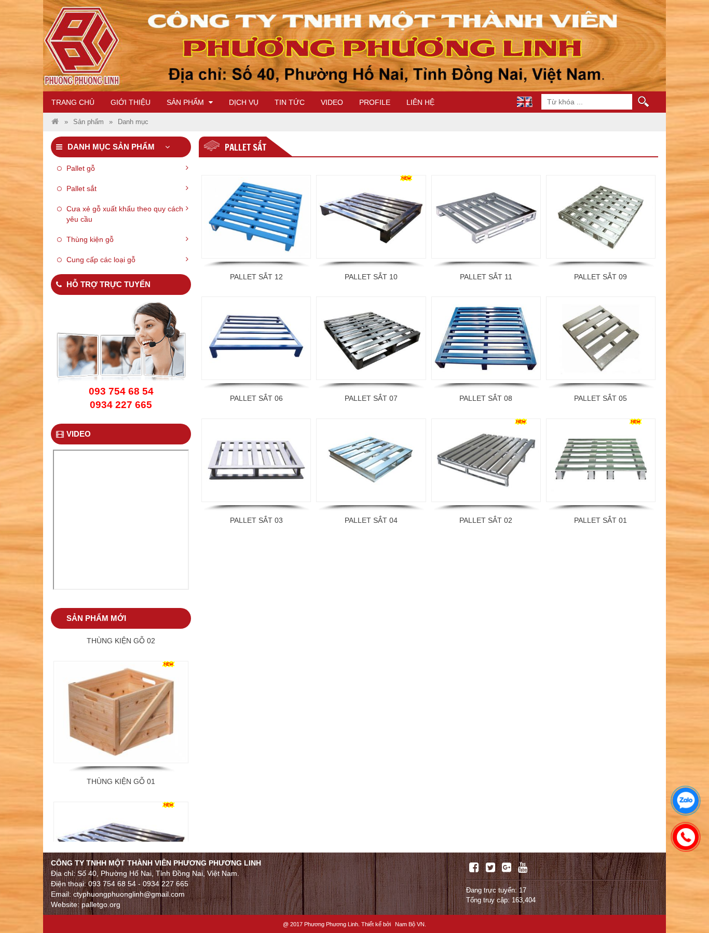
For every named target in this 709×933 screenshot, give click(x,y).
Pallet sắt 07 (371, 398)
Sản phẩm (186, 102)
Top (684, 895)
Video (332, 102)
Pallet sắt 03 (256, 520)
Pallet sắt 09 (600, 277)
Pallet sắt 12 (256, 277)
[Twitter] (490, 867)
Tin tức (290, 102)
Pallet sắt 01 (600, 520)
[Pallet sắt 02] (486, 460)
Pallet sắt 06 (256, 398)
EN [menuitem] (525, 102)
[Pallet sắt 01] (601, 460)
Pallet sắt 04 (371, 520)
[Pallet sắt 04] (371, 460)
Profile (374, 102)
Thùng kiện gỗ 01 (121, 735)
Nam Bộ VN (410, 924)
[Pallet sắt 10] (371, 217)
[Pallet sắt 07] (371, 338)
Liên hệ (420, 102)
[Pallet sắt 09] (601, 217)
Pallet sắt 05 (600, 398)
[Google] (506, 867)
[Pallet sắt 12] (256, 217)
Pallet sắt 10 (371, 277)
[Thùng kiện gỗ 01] (120, 666)
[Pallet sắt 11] (486, 217)
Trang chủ (72, 102)
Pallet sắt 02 (485, 520)
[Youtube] (522, 867)
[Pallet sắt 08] (486, 338)
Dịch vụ (243, 102)
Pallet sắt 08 (485, 398)
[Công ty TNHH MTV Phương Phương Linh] (55, 122)
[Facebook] (474, 867)
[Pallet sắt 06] (256, 338)
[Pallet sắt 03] (256, 460)
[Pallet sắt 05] (601, 338)
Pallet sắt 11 (486, 277)
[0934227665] (683, 834)
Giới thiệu (131, 102)
